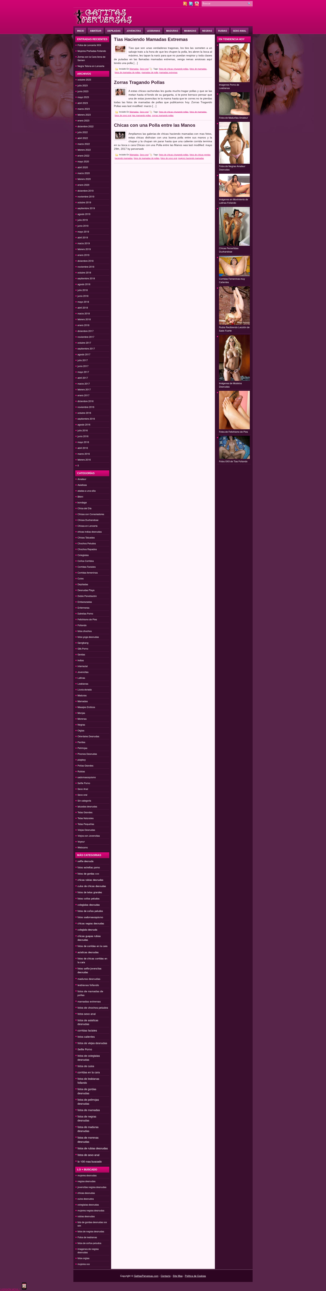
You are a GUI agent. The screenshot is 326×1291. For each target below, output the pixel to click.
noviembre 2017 (86, 336)
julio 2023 (83, 85)
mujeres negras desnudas (91, 1210)
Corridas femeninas (88, 572)
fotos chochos (85, 631)
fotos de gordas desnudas (87, 1091)
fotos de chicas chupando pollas (173, 69)
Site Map (178, 1276)
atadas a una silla (87, 490)
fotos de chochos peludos (93, 1007)
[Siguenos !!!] (191, 5)
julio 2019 (83, 219)
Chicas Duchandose (88, 519)
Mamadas (190, 30)
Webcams (83, 847)
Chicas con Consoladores (91, 514)
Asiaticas (82, 484)
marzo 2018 (84, 313)
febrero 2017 (84, 389)
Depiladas (114, 30)
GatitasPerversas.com (146, 1276)
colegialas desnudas (89, 904)
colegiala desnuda (87, 929)
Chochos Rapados (87, 549)
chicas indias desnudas (90, 531)
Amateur (95, 30)
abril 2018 (83, 307)
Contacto (166, 1276)
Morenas (82, 718)
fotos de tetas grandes (90, 892)
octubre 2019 (84, 202)
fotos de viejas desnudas (92, 1043)
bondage (82, 502)
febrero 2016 (84, 459)
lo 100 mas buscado (90, 1161)
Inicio (80, 30)
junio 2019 (83, 225)
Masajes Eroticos (86, 707)
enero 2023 (83, 120)
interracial (83, 666)
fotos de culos (86, 1066)
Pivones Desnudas (87, 753)
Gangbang (83, 642)
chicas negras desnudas (91, 923)
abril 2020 (83, 167)
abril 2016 (83, 447)
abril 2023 (83, 102)
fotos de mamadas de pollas (127, 72)
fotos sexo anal (87, 1014)
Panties (81, 742)
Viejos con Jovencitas (89, 835)
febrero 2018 (84, 319)
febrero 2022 (84, 149)
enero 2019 (83, 255)
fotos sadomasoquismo (90, 917)
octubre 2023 (84, 79)
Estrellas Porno (85, 613)
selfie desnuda (85, 861)
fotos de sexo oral (123, 115)
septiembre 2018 (86, 278)
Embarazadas (85, 601)
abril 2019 (83, 237)
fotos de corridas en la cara (92, 946)
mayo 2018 (83, 301)
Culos (81, 578)
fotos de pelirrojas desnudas (88, 1101)
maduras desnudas (89, 979)
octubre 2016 (84, 412)
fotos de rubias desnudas (93, 1148)
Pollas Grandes (85, 765)
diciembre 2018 (86, 260)
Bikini (80, 496)
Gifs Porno (83, 648)
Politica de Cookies (195, 1276)
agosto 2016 (84, 424)
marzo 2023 (84, 108)
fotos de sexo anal (88, 1155)
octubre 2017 (84, 342)
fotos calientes (86, 1036)
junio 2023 (83, 91)
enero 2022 (83, 155)
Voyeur (81, 841)
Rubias (222, 30)
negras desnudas (86, 1181)
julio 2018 (83, 290)
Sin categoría (84, 800)
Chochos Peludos (87, 543)
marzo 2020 (84, 173)
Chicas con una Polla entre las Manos (154, 125)
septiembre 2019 (86, 208)
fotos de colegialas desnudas (89, 1057)
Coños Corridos (86, 560)
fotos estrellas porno (89, 867)
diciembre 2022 (86, 126)
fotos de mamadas (89, 1110)
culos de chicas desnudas (92, 886)
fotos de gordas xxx (88, 873)
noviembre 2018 (86, 266)
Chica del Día (84, 508)
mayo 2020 (83, 161)
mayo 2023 (83, 97)
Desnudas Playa (86, 590)
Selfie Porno (84, 783)
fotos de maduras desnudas (88, 1129)
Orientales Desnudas (88, 736)
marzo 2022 (84, 143)
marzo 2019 (84, 243)
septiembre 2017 (86, 348)
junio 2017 (83, 366)
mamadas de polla (149, 72)
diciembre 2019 (86, 190)
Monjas (81, 712)
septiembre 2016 (86, 418)
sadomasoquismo (87, 777)
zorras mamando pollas (163, 115)
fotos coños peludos (89, 898)
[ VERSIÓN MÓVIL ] (10, 1289)
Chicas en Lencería (88, 525)
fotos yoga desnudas (88, 636)
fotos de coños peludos (90, 911)
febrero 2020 (84, 178)
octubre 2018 (84, 272)
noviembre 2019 (86, 196)
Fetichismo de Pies (87, 619)
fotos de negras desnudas (87, 1118)
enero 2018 (83, 325)
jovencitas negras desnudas (92, 1187)
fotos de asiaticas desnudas (88, 1022)
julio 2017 (83, 360)
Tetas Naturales (86, 818)
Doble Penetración (87, 596)
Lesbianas (153, 30)
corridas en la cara (89, 1072)
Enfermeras (83, 607)
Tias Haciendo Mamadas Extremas (151, 39)
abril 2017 (83, 377)
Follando (82, 625)
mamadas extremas (89, 1001)
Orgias (81, 730)
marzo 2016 (84, 453)
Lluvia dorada (85, 689)
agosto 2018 (84, 284)
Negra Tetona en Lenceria (91, 66)
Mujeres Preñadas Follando (92, 50)
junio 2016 (83, 436)
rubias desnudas (86, 1216)
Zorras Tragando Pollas (139, 82)
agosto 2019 (84, 214)
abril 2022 (83, 138)
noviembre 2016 (86, 407)
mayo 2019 (83, 231)
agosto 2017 (84, 354)
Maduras (172, 30)
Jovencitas (134, 30)
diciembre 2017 (86, 331)
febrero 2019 (84, 249)
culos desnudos (86, 1198)
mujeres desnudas (87, 1175)
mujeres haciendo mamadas (191, 158)
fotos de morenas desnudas (88, 1139)
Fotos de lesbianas (87, 1237)
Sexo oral (82, 794)
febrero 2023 (84, 114)
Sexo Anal (239, 30)
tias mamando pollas (141, 115)
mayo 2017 (83, 371)
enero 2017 (83, 395)
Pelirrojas (82, 748)
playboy (82, 759)
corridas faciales (87, 1030)
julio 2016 (83, 430)
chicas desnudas (86, 1192)
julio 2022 (83, 132)
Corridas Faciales (87, 566)
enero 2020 (83, 184)
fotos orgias (83, 1258)
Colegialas (83, 555)
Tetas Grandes (85, 812)
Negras (207, 30)
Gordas (81, 654)
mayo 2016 (83, 442)
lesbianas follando (88, 985)
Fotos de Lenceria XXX (89, 45)
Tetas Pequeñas (86, 824)
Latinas (81, 677)
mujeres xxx (84, 1264)
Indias (81, 660)
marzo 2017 (84, 383)
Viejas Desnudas (86, 829)
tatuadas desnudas (87, 806)
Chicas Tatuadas (86, 537)
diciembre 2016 (86, 401)
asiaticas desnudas (88, 952)
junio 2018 (83, 295)
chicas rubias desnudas (90, 880)
